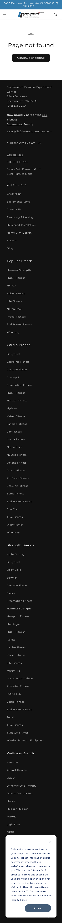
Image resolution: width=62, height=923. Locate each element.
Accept (38, 908)
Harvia (11, 801)
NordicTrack (14, 308)
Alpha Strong (15, 554)
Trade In (12, 240)
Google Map (15, 154)
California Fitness (18, 361)
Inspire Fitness (16, 647)
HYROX (11, 285)
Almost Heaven (17, 770)
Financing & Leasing (20, 217)
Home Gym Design (19, 232)
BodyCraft (13, 354)
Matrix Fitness (16, 439)
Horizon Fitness (17, 400)
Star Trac (12, 509)
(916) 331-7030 (16, 105)
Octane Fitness (16, 462)
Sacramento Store (18, 201)
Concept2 (13, 377)
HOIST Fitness (16, 277)
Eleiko (11, 593)
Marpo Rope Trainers (20, 678)
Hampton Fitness (18, 616)
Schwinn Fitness (17, 485)
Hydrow (12, 408)
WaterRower (15, 524)
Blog (10, 248)
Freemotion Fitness (19, 385)
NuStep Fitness (17, 454)
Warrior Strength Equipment (26, 740)
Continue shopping (31, 57)
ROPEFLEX (14, 693)
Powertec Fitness (18, 686)
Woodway (13, 332)
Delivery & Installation (21, 225)
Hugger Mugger (17, 808)
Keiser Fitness (16, 293)
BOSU (11, 777)
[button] (4, 14)
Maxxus (11, 816)
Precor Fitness (16, 316)
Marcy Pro (13, 670)
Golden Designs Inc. (20, 793)
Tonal (10, 717)
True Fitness (15, 516)
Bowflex (12, 577)
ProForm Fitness (18, 478)
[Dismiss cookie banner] (50, 843)
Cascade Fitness (17, 369)
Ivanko (11, 639)
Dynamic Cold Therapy (21, 785)
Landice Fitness (17, 423)
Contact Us (14, 193)
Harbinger (13, 624)
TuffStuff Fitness (17, 732)
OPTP (10, 832)
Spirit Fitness (15, 493)
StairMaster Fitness (19, 324)
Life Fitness (14, 301)
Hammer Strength (19, 270)
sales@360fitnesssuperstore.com (29, 131)
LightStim (13, 824)
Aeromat (12, 762)
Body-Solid (14, 569)
